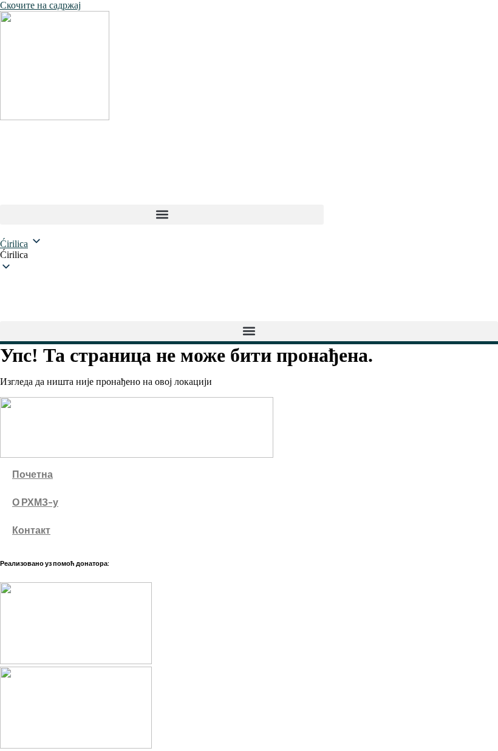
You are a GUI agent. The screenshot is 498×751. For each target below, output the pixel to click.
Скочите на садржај (40, 5)
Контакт (31, 529)
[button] (162, 215)
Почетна (32, 473)
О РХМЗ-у (35, 501)
